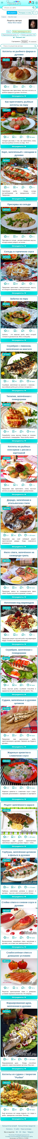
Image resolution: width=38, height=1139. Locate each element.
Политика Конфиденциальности (19, 1135)
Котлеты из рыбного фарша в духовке (19, 53)
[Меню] (2, 2)
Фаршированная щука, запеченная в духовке (19, 1004)
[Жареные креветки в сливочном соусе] (19, 772)
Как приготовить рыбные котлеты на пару (19, 103)
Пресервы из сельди (19, 204)
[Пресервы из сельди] (19, 220)
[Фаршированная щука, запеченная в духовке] (19, 1032)
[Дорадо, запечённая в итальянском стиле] (19, 519)
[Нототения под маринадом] (19, 619)
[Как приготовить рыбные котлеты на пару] (19, 121)
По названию (32, 41)
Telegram (30, 1132)
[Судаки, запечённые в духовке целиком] (19, 719)
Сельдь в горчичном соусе (19, 251)
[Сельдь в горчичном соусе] (19, 267)
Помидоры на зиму (25, 13)
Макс (24, 1132)
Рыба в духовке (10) (28, 35)
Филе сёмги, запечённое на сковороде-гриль (19, 554)
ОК (20, 1132)
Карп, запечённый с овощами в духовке (19, 153)
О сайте (16, 1129)
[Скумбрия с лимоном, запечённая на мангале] (19, 365)
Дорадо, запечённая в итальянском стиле (19, 501)
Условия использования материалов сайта (19, 1136)
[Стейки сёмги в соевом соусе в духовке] (19, 921)
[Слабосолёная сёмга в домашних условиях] (19, 972)
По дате (24, 41)
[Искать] (33, 8)
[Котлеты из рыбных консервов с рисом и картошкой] (19, 469)
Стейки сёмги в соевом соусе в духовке (19, 904)
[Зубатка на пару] (19, 315)
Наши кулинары (26, 1129)
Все (8, 32)
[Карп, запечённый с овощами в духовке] (19, 171)
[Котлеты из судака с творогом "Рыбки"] (19, 1093)
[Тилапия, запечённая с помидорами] (19, 415)
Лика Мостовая (14, 22)
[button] (19, 96)
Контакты (9, 1129)
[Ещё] (35, 12)
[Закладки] (32, 2)
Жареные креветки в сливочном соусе (19, 754)
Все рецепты (12, 13)
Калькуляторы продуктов (26, 1126)
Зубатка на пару (19, 298)
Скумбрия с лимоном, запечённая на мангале (19, 347)
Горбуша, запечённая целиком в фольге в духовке (19, 853)
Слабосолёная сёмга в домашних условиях (19, 954)
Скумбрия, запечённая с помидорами (19, 651)
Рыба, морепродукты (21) (21, 32)
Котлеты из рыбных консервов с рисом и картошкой (19, 449)
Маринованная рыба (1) (10, 35)
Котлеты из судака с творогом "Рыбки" (19, 1076)
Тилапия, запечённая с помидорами (19, 398)
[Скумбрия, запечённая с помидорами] (19, 669)
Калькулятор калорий (9, 1126)
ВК (17, 1132)
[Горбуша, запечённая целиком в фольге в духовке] (19, 871)
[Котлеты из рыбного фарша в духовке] (19, 70)
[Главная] (14, 3)
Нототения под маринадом (19, 602)
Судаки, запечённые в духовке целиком (19, 701)
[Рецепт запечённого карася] (19, 821)
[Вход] (36, 2)
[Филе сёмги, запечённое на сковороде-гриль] (19, 571)
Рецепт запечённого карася (19, 804)
